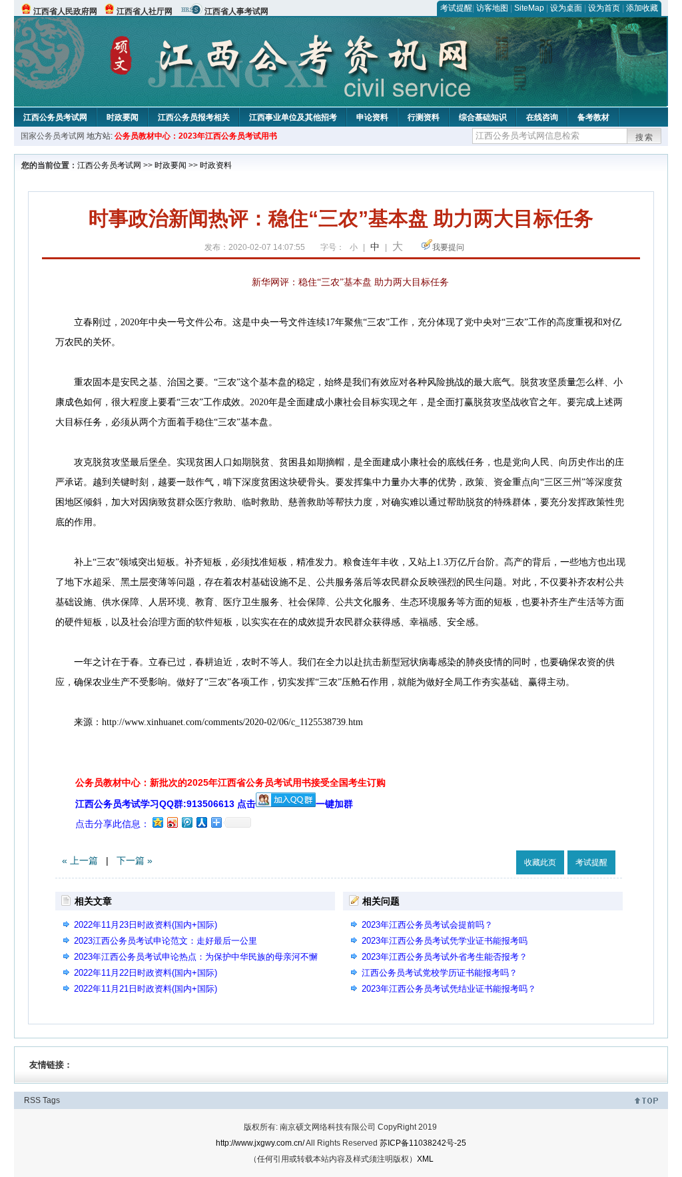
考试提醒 (456, 8)
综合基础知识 (483, 117)
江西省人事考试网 (236, 11)
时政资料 (216, 165)
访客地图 (492, 8)
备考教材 (593, 117)
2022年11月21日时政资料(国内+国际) (145, 989)
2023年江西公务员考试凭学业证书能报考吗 (444, 941)
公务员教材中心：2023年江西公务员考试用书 (196, 136)
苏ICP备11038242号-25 (423, 1143)
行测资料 (424, 117)
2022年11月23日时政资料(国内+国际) (145, 925)
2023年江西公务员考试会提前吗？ (427, 925)
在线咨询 (542, 117)
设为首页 (604, 8)
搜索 (644, 137)
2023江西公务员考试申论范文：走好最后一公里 (165, 941)
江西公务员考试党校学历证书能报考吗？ (439, 973)
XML (425, 1159)
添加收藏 (642, 8)
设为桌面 (566, 8)
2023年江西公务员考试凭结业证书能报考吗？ (449, 989)
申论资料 (372, 117)
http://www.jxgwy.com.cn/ (260, 1143)
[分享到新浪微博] (172, 822)
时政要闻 (123, 117)
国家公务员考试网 (53, 136)
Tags (51, 1100)
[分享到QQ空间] (157, 822)
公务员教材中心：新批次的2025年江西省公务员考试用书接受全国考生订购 (230, 782)
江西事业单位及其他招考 (293, 117)
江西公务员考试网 (55, 117)
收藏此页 (540, 862)
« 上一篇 (80, 860)
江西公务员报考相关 (194, 117)
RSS (32, 1100)
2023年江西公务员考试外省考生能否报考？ (444, 957)
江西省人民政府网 (65, 11)
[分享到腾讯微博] (186, 822)
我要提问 (448, 247)
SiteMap (529, 8)
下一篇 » (135, 860)
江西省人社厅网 (144, 11)
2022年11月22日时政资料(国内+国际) (145, 973)
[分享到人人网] (201, 822)
